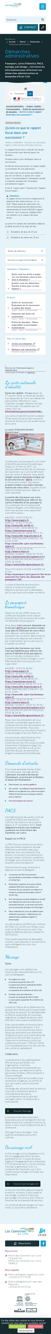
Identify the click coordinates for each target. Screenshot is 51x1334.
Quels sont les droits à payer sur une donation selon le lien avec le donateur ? (27, 277)
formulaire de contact (23, 801)
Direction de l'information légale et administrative (19, 369)
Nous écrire (25, 1243)
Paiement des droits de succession (23, 315)
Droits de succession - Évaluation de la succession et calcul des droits (26, 305)
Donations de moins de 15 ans (24, 237)
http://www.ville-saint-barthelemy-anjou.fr (24, 545)
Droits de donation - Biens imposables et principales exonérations (25, 325)
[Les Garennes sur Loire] (13, 5)
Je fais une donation (22, 344)
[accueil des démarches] (25, 88)
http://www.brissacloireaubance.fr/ (25, 556)
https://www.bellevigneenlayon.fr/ (24, 564)
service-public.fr (29, 784)
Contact (30, 27)
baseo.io (31, 372)
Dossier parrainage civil (26, 1183)
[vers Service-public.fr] (27, 99)
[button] (42, 6)
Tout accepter (17, 1326)
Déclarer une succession (24, 349)
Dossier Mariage (22, 1111)
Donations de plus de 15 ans (23, 232)
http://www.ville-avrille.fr (19, 525)
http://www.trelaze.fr (17, 551)
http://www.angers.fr (17, 520)
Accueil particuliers (15, 106)
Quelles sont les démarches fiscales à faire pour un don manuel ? (25, 286)
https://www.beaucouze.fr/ (20, 530)
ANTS (29, 479)
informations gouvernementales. (24, 411)
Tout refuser (35, 1326)
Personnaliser (26, 1330)
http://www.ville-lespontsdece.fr (23, 535)
